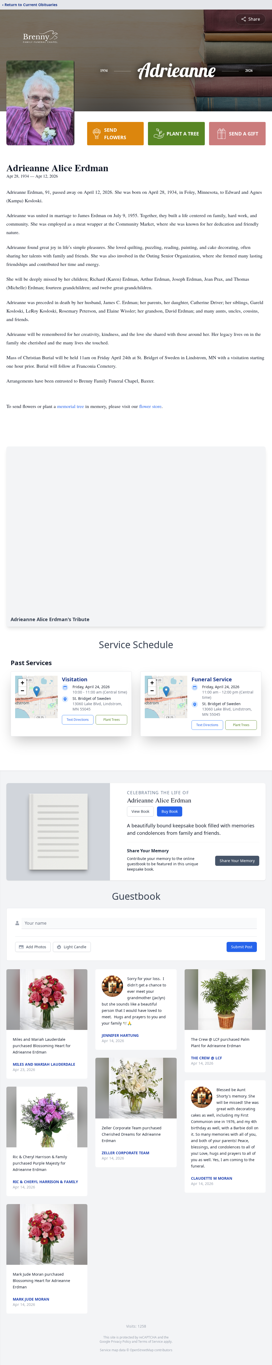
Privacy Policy (121, 1341)
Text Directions (78, 719)
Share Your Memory (237, 860)
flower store (150, 406)
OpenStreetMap (142, 1350)
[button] (36, 691)
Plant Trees (111, 719)
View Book (140, 811)
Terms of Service (150, 1341)
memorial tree (70, 406)
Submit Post (241, 946)
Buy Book (170, 811)
